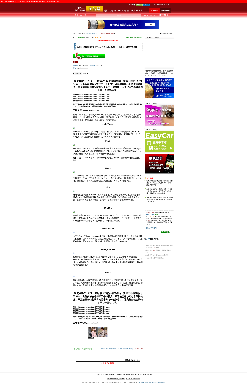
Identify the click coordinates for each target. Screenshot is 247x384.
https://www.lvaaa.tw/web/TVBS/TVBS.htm (93, 100)
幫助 (169, 4)
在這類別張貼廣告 (107, 33)
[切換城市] (94, 12)
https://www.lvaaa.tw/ (91, 110)
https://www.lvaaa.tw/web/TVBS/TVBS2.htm (94, 96)
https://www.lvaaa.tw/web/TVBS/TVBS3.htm (94, 98)
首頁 (76, 15)
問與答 (85, 73)
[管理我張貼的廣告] (165, 12)
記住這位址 (139, 348)
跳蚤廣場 (81, 33)
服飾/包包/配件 (92, 33)
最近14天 (83, 15)
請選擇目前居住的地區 (53, 1)
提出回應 (136, 360)
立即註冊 (164, 232)
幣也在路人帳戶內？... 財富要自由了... (159, 73)
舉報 (127, 37)
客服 (165, 4)
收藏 (131, 37)
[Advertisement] (159, 51)
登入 (154, 4)
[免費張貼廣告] (154, 12)
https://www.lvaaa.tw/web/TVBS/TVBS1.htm (94, 94)
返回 (74, 37)
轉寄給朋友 (139, 37)
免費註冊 (160, 4)
